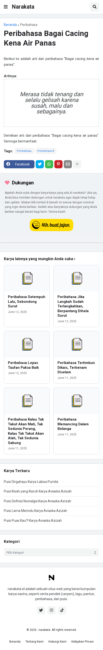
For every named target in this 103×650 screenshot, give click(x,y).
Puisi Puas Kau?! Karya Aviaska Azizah (33, 520)
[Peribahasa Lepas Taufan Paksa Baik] (26, 344)
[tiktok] (62, 610)
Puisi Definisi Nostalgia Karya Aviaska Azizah (37, 501)
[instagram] (51, 610)
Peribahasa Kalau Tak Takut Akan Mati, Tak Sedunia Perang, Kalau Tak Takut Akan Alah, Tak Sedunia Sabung (26, 431)
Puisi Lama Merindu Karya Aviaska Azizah (35, 511)
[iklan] (51, 242)
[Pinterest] (58, 164)
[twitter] (41, 610)
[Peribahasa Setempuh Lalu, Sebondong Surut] (26, 278)
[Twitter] (40, 164)
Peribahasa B (45, 150)
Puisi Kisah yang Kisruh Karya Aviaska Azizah (38, 491)
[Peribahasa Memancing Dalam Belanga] (76, 401)
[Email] (68, 164)
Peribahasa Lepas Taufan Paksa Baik (23, 365)
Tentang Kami (34, 641)
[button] (5, 7)
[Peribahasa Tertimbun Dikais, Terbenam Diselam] (76, 344)
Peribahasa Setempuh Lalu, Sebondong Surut (26, 301)
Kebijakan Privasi (82, 641)
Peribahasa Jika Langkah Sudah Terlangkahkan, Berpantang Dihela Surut (73, 306)
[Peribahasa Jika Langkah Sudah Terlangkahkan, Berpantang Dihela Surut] (76, 278)
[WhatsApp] (49, 164)
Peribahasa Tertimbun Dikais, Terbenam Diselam (76, 367)
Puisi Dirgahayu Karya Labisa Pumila (31, 482)
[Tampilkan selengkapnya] (77, 164)
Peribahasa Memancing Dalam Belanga (73, 424)
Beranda (10, 24)
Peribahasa (28, 24)
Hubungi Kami (57, 641)
